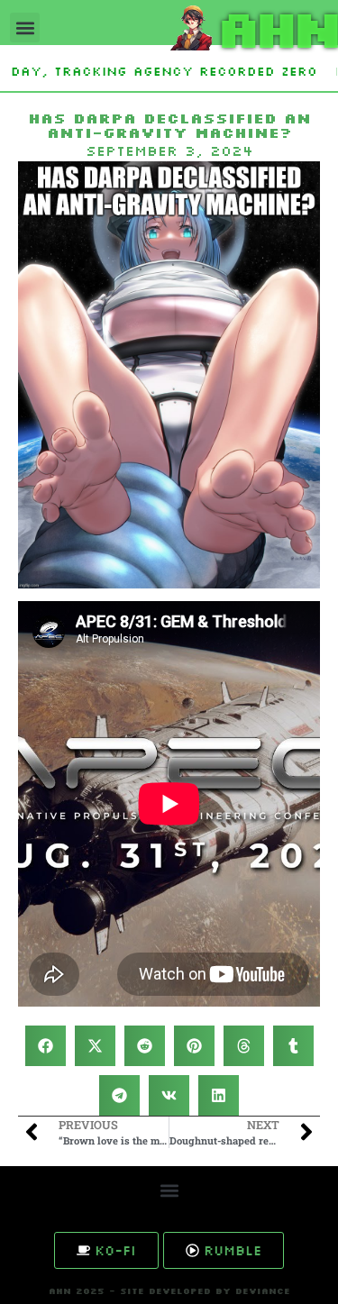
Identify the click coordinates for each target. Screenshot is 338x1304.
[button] (25, 27)
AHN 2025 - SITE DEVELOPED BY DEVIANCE (169, 1291)
